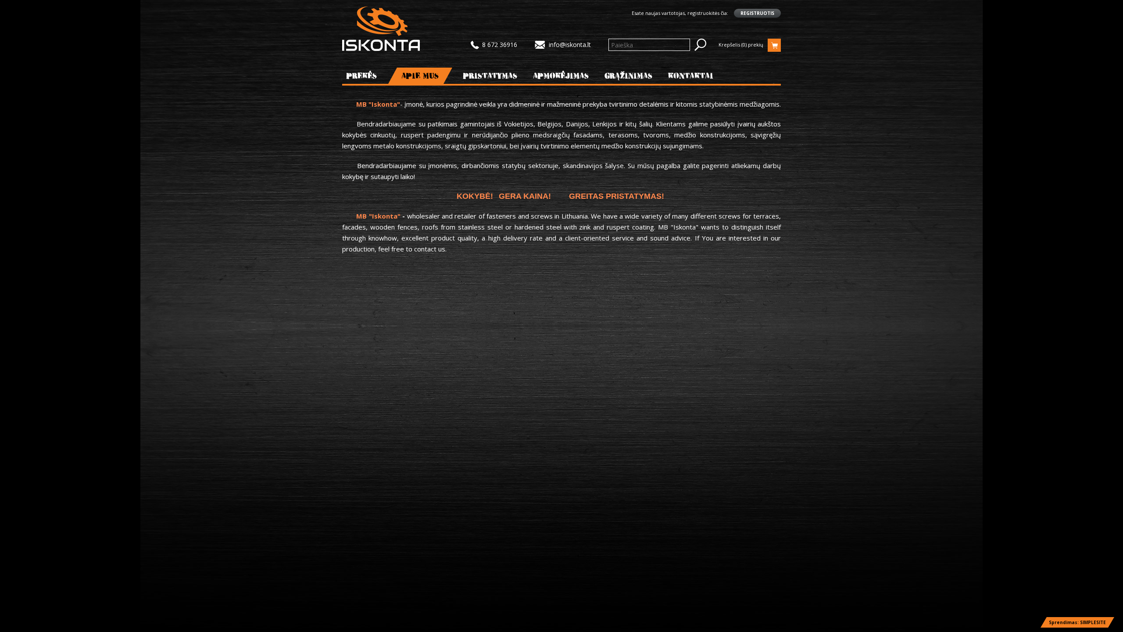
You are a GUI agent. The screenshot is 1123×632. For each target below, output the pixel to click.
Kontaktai (690, 75)
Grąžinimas (628, 75)
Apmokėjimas (561, 75)
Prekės (362, 75)
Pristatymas (490, 75)
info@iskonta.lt (570, 44)
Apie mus (420, 75)
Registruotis (757, 13)
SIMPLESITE (1093, 622)
